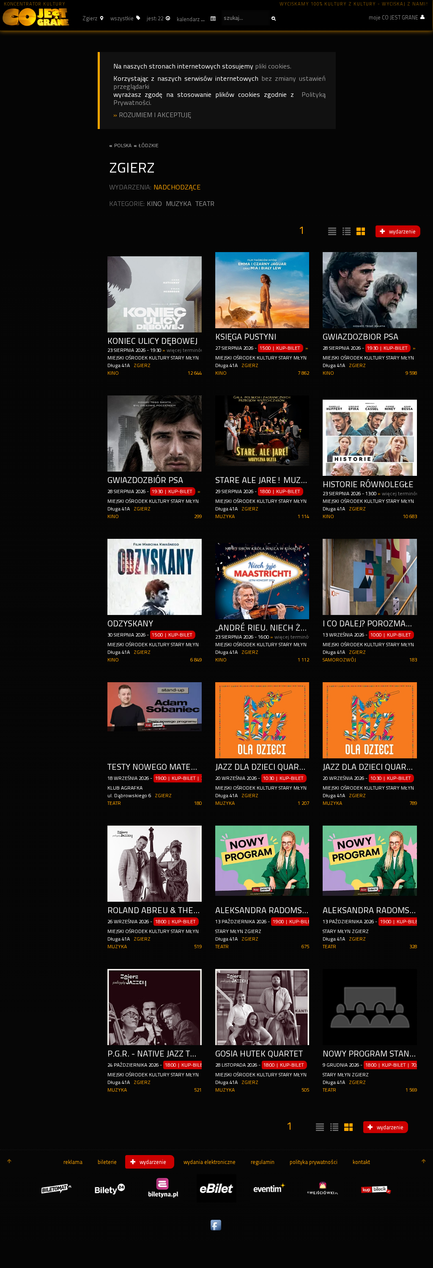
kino (154, 204)
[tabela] (345, 232)
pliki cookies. (273, 66)
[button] (92, 18)
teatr (204, 204)
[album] (360, 232)
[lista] (331, 232)
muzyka (179, 204)
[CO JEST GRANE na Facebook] (216, 1231)
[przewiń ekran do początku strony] (9, 1162)
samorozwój (339, 660)
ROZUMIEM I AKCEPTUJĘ (155, 115)
